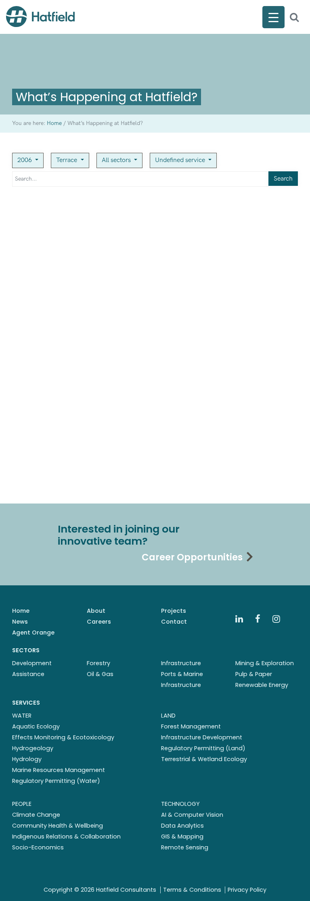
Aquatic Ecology (36, 726)
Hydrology (27, 759)
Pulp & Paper (253, 674)
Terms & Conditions (192, 890)
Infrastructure (181, 663)
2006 (25, 160)
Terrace (67, 160)
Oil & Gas (100, 674)
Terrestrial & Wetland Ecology (204, 759)
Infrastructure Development (201, 737)
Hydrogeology (32, 748)
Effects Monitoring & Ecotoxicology (63, 737)
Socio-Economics (38, 847)
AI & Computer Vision (192, 815)
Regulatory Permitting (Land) (203, 748)
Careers (99, 622)
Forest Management (191, 726)
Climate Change (36, 815)
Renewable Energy (261, 685)
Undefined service (181, 160)
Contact (174, 622)
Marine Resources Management (58, 770)
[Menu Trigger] (273, 17)
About (96, 611)
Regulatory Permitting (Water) (56, 781)
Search (283, 179)
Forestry (98, 663)
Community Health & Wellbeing (57, 826)
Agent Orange (33, 632)
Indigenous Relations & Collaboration (66, 836)
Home (20, 611)
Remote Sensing (184, 847)
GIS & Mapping (182, 836)
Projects (173, 611)
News (20, 622)
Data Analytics (182, 826)
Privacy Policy (247, 890)
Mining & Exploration (264, 663)
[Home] (40, 16)
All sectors (117, 160)
